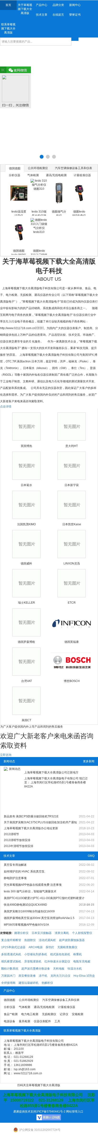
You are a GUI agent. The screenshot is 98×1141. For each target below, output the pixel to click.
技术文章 (41, 14)
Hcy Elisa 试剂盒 (84, 975)
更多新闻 (88, 761)
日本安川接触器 (42, 933)
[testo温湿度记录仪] (18, 193)
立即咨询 (5, 755)
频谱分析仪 (21, 933)
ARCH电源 (36, 947)
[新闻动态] (13, 790)
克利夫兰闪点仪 (60, 975)
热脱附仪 (30, 940)
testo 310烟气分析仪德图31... (39, 213)
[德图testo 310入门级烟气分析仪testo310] (38, 232)
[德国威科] (26, 544)
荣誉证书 (75, 14)
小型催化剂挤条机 (35, 954)
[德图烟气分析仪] (59, 193)
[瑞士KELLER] (26, 583)
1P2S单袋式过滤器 (13, 947)
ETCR (72, 602)
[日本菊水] (26, 465)
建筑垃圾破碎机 (29, 983)
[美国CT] (26, 700)
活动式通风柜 (47, 940)
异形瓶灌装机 (32, 961)
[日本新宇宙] (72, 465)
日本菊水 (26, 485)
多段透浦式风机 (11, 954)
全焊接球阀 (8, 983)
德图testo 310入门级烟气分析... (39, 252)
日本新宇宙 (71, 485)
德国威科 (26, 563)
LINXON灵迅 (72, 563)
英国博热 (26, 446)
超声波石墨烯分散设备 (35, 968)
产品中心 (41, 5)
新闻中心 (75, 5)
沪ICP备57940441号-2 (50, 1111)
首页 (8, 5)
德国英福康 (71, 642)
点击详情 (5, 406)
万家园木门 (8, 975)
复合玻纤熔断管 (11, 940)
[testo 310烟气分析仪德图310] (38, 193)
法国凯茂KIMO (26, 524)
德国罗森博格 (26, 642)
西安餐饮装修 (27, 975)
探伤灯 (50, 947)
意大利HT (71, 446)
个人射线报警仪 (82, 933)
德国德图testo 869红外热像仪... (18, 252)
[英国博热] (26, 426)
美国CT (26, 720)
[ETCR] (72, 583)
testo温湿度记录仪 (18, 213)
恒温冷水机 (75, 968)
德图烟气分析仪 (59, 213)
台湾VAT (26, 681)
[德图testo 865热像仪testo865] (79, 193)
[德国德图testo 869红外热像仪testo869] (18, 232)
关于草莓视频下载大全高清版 (25, 9)
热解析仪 (47, 983)
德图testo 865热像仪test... (79, 213)
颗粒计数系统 (9, 968)
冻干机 (43, 975)
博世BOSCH (72, 681)
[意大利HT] (72, 426)
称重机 (77, 954)
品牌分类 (58, 5)
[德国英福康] (72, 622)
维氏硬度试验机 (11, 961)
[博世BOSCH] (72, 661)
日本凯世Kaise (71, 524)
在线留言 (58, 14)
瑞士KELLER (26, 602)
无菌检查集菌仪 (67, 947)
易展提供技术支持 (24, 1111)
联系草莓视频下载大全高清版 (8, 28)
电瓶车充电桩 (81, 961)
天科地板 (58, 968)
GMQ (91, 855)
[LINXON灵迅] (72, 544)
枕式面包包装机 (60, 954)
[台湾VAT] (26, 661)
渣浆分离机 (62, 933)
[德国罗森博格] (26, 622)
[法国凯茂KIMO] (26, 505)
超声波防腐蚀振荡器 (72, 940)
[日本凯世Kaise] (72, 505)
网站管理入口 (74, 1111)
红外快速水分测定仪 (57, 961)
